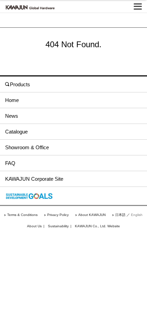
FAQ (10, 163)
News (11, 116)
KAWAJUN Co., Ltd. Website (97, 226)
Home (12, 100)
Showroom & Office (27, 147)
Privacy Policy (58, 215)
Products (20, 84)
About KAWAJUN (92, 215)
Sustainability (58, 226)
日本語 (120, 215)
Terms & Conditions (22, 215)
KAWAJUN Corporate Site (34, 179)
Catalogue (16, 132)
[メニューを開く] (138, 6)
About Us (34, 226)
